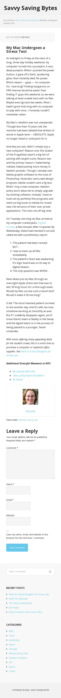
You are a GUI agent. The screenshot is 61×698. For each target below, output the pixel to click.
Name (10, 484)
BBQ (11, 631)
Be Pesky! (18, 379)
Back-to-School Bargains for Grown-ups (29, 594)
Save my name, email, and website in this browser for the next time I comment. (27, 536)
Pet (10, 662)
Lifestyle (13, 648)
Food (11, 635)
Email (10, 499)
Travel (12, 671)
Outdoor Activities (18, 657)
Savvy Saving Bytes (30, 7)
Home (12, 644)
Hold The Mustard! (18, 598)
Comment (12, 447)
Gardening (14, 640)
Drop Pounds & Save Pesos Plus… (26, 611)
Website (10, 515)
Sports (12, 666)
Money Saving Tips (28, 419)
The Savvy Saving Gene (20, 603)
